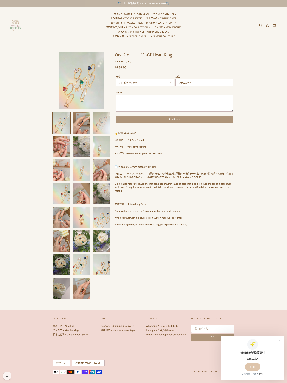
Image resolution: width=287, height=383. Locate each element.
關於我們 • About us (63, 326)
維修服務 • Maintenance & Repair (119, 330)
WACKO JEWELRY (209, 372)
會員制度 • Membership (66, 330)
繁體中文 (60, 362)
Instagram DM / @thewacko (161, 330)
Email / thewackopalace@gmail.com (166, 334)
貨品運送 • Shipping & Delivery (117, 326)
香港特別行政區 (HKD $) (87, 362)
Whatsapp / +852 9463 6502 (162, 326)
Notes (119, 92)
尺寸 (118, 76)
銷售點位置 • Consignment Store (70, 334)
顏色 (177, 76)
